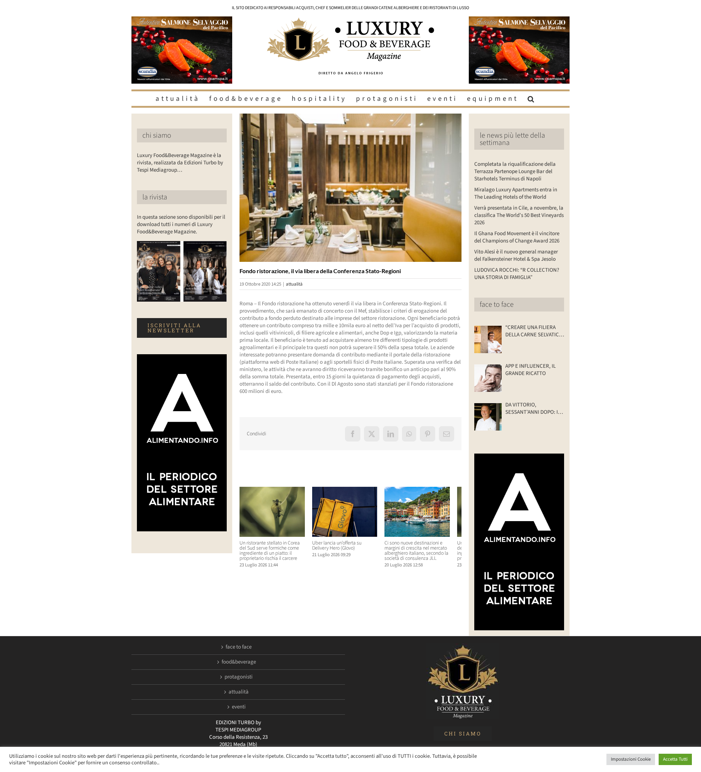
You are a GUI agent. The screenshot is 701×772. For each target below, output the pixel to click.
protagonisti (239, 677)
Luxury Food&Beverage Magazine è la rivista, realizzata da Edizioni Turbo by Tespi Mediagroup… (180, 163)
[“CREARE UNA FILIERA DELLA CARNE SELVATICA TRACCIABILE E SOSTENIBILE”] (488, 339)
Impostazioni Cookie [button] (631, 759)
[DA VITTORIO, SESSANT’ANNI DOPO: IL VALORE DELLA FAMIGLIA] (488, 417)
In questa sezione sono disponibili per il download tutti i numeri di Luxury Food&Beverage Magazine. (181, 224)
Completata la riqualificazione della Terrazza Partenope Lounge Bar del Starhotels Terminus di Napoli (515, 171)
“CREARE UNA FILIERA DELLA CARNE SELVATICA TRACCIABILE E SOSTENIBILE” (533, 331)
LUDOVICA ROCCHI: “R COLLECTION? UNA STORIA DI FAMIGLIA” (516, 273)
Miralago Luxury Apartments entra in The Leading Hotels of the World (515, 193)
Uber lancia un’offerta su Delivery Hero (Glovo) (349, 548)
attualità (294, 284)
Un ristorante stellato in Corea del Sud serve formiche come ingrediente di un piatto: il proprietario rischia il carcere (273, 553)
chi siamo (156, 135)
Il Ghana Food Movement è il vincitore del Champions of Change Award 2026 (516, 237)
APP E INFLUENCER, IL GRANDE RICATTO (530, 370)
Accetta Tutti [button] (675, 759)
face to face (497, 304)
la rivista (154, 197)
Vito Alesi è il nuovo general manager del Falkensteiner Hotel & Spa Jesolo (516, 255)
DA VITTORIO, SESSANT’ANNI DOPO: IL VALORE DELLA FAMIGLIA (533, 408)
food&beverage (239, 662)
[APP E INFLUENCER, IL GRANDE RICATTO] (488, 378)
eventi (239, 707)
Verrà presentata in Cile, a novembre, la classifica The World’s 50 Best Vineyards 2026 (519, 215)
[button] (532, 98)
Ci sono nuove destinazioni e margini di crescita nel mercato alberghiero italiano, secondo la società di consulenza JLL (424, 553)
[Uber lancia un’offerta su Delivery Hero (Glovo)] (350, 490)
